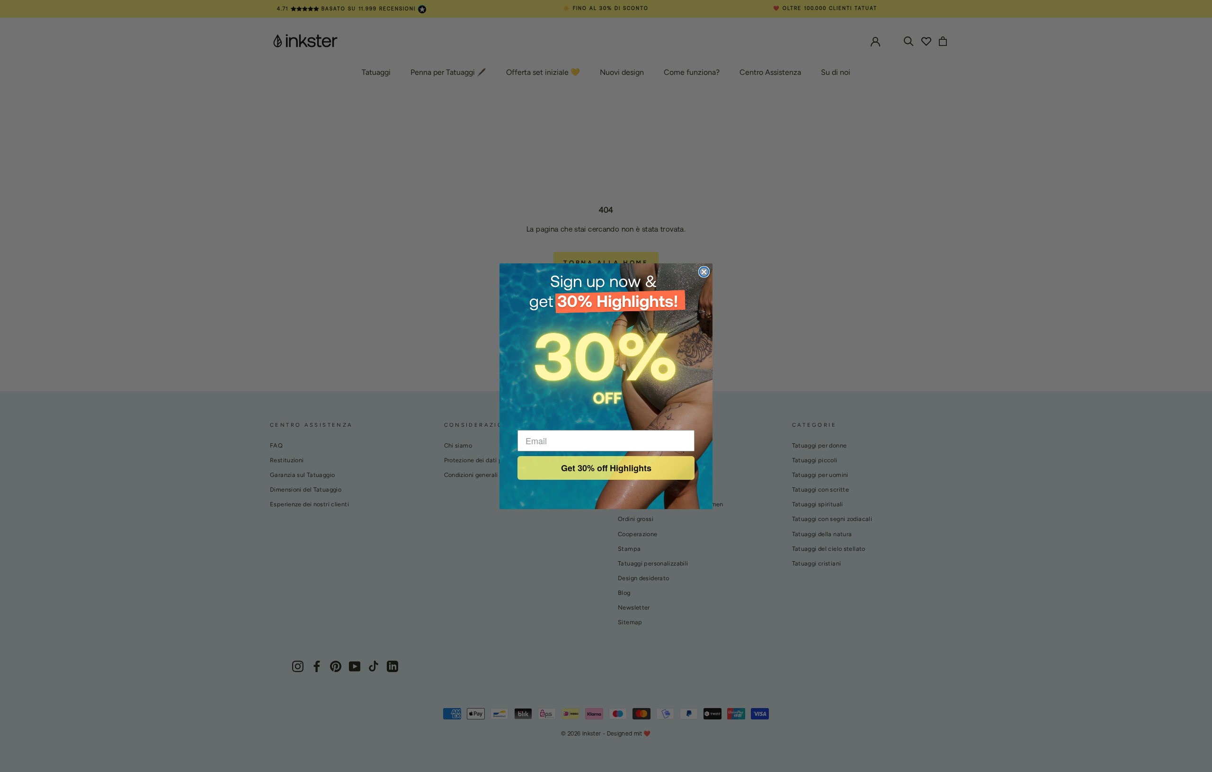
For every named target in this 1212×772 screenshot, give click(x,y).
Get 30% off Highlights (606, 468)
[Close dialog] (704, 272)
